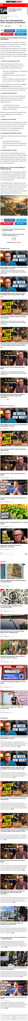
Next (27, 11)
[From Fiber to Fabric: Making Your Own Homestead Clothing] (14, 596)
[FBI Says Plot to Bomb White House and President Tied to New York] (14, 914)
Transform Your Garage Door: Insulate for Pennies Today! (11, 707)
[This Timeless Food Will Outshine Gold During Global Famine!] (14, 307)
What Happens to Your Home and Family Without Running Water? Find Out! (15, 10)
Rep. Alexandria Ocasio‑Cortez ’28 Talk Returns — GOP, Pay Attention (13, 938)
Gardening (3, 272)
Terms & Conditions (22, 1018)
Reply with (26, 554)
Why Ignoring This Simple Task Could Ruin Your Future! (13, 498)
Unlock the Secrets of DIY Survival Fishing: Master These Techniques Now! (12, 631)
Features (18, 270)
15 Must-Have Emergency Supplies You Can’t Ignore (12, 682)
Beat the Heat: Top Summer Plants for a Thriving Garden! (13, 523)
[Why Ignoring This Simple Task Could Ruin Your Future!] (14, 487)
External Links (14, 1018)
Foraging (22, 270)
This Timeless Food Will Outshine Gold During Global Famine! (13, 317)
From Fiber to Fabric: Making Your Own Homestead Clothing (11, 606)
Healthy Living (9, 272)
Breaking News (12, 270)
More (19, 746)
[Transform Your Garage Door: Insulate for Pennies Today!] (14, 698)
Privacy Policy (14, 1019)
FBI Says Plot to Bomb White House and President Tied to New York (11, 923)
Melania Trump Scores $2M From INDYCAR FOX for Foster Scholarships (13, 968)
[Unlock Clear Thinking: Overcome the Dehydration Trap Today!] (14, 536)
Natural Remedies (23, 272)
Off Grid (5, 273)
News (2, 273)
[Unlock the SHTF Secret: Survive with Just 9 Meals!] (14, 358)
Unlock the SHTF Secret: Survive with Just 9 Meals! (12, 367)
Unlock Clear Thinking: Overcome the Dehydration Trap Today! (10, 546)
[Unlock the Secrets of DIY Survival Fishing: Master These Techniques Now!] (14, 622)
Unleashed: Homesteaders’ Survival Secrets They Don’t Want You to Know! (12, 657)
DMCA (3, 1018)
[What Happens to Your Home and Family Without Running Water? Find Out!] (3, 10)
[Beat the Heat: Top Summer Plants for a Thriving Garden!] (14, 511)
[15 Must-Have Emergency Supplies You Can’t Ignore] (14, 672)
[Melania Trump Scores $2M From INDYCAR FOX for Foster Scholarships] (14, 958)
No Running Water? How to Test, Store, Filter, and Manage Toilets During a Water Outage (13, 293)
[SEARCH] (27, 5)
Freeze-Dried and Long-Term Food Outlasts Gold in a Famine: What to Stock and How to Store (14, 344)
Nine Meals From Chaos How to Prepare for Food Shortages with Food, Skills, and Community (12, 396)
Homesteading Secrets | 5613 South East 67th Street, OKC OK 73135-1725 (14, 1016)
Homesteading (15, 272)
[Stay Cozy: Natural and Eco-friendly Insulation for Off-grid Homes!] (14, 571)
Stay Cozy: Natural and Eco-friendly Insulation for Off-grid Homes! (13, 581)
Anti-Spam (8, 1018)
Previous (0, 11)
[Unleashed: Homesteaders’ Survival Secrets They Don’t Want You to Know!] (14, 647)
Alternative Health (5, 270)
